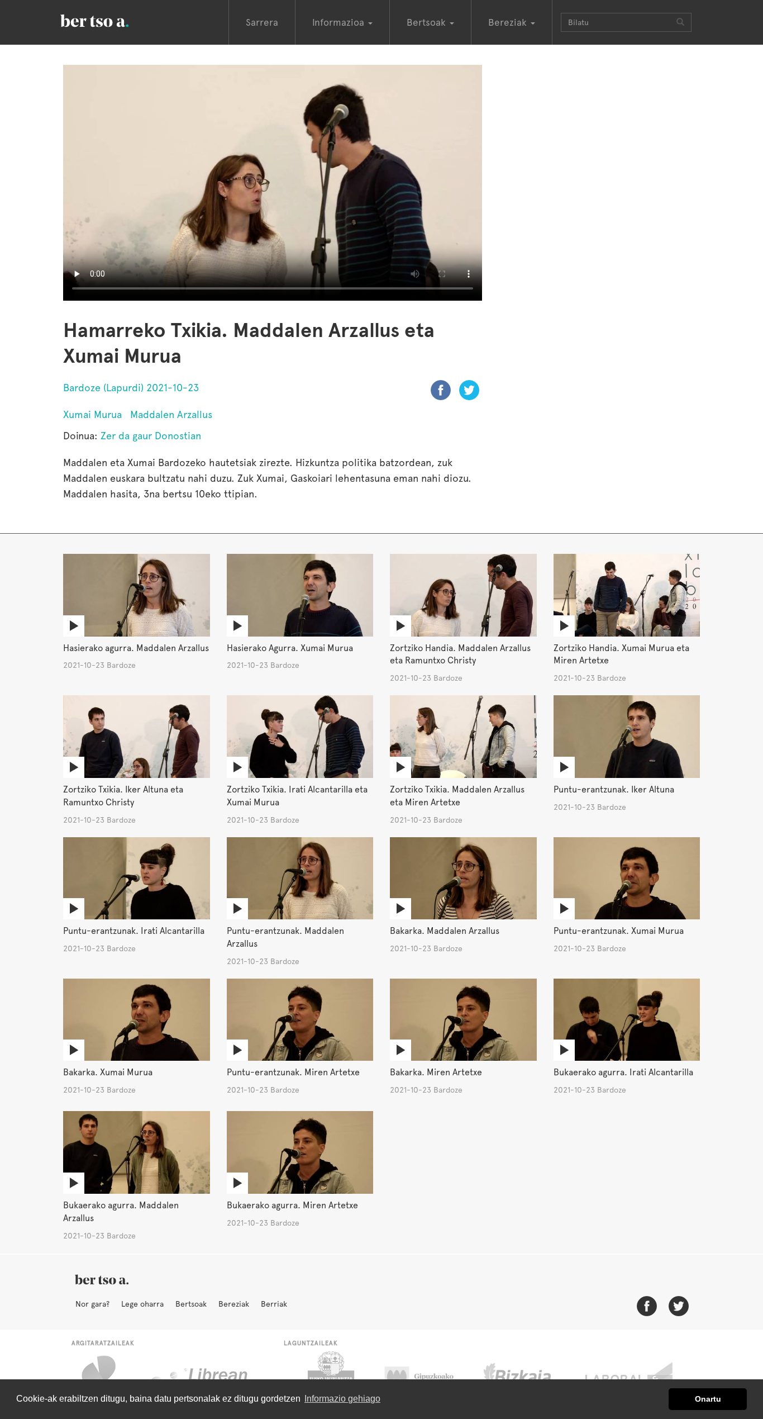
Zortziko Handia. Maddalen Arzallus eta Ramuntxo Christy (460, 654)
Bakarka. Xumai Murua (107, 1072)
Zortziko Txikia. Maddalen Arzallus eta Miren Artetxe (457, 796)
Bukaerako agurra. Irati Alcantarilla (623, 1072)
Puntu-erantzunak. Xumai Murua (619, 931)
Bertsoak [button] (428, 22)
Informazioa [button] (339, 22)
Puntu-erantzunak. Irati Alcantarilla (133, 931)
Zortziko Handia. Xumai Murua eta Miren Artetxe (621, 654)
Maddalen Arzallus (171, 414)
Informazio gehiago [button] (342, 1398)
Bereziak (233, 1303)
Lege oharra (142, 1303)
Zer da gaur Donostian (151, 436)
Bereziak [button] (509, 22)
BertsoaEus (110, 19)
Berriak (274, 1303)
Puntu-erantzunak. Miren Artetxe (293, 1072)
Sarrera (262, 22)
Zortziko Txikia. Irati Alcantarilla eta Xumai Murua (297, 796)
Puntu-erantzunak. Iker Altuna (614, 789)
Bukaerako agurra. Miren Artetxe (292, 1205)
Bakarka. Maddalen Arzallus (444, 931)
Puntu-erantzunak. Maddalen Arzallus (285, 937)
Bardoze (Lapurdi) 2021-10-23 (131, 387)
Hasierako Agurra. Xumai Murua (290, 648)
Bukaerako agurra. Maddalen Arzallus (121, 1211)
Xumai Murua (92, 414)
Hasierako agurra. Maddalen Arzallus (136, 648)
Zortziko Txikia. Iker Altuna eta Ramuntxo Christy (123, 796)
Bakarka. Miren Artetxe (436, 1072)
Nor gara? (92, 1303)
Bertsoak (191, 1303)
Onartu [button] (708, 1398)
